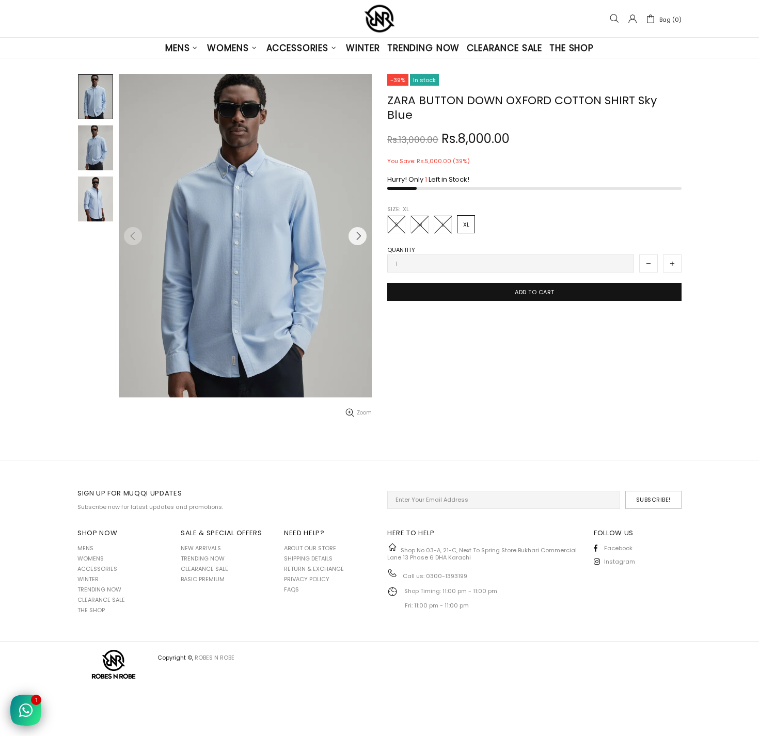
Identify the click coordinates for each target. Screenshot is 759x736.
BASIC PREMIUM (203, 579)
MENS (85, 548)
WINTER (88, 579)
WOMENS (90, 558)
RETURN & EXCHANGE (314, 568)
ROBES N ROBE (379, 18)
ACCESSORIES (97, 568)
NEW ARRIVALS (201, 548)
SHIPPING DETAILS (308, 558)
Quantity (401, 249)
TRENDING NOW (99, 589)
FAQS (291, 589)
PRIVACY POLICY (306, 579)
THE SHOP (91, 610)
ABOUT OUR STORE (310, 548)
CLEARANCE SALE (101, 599)
